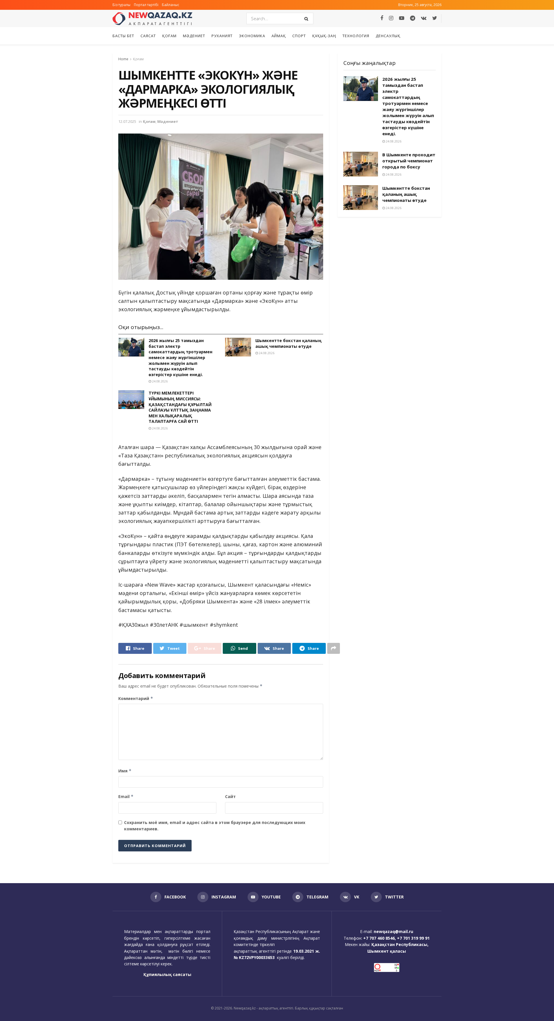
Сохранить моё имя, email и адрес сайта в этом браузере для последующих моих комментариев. (214, 826)
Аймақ (279, 35)
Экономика (252, 35)
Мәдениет (194, 35)
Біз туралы (121, 4)
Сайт (230, 796)
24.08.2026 (159, 381)
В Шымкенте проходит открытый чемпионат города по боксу (408, 161)
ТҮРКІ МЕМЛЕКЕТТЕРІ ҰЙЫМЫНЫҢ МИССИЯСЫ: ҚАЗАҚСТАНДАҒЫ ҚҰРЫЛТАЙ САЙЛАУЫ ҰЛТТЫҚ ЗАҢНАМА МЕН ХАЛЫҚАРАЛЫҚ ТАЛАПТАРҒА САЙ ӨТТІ (180, 407)
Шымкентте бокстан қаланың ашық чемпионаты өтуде (288, 343)
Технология (355, 35)
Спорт (299, 35)
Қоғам (169, 35)
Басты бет (123, 35)
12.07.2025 (127, 121)
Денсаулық (388, 35)
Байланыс (170, 4)
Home (123, 59)
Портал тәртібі (146, 4)
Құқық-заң (324, 35)
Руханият (222, 35)
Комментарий (135, 698)
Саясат (148, 35)
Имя (125, 771)
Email (126, 796)
